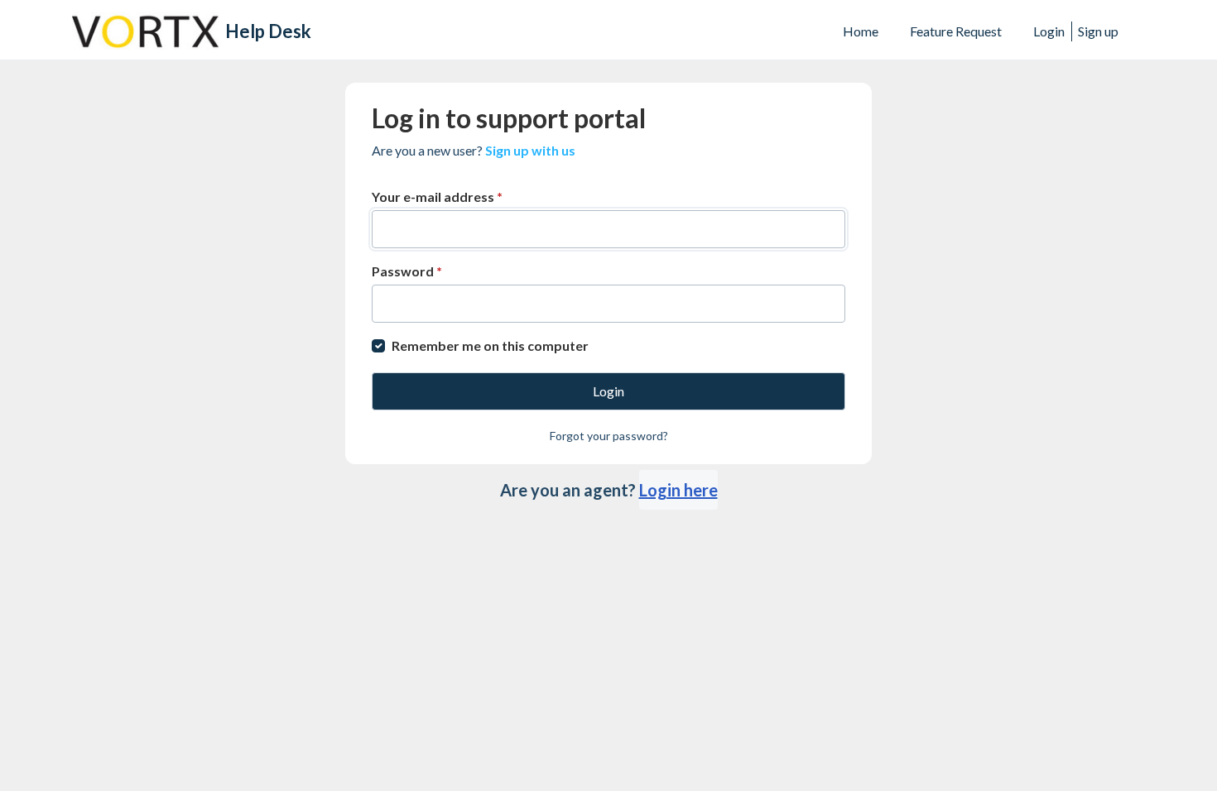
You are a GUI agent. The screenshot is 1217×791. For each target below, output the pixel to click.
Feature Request (956, 31)
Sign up (1098, 31)
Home (860, 31)
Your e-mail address (437, 196)
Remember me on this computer (490, 345)
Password (407, 271)
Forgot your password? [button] (609, 436)
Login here (678, 490)
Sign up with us (530, 150)
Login (1049, 31)
